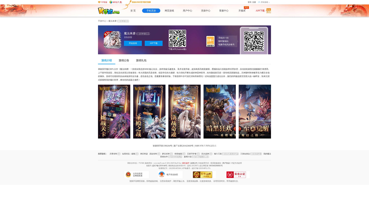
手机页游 (151, 10)
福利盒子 (116, 2)
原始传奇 (154, 154)
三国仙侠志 (250, 154)
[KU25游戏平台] (109, 10)
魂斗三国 (226, 154)
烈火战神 (207, 154)
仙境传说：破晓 (130, 154)
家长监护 (185, 163)
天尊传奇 (115, 154)
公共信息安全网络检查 (137, 174)
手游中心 (102, 21)
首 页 (133, 10)
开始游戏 (133, 43)
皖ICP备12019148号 (159, 166)
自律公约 (193, 163)
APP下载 (260, 10)
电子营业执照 (172, 174)
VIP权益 (104, 2)
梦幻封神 (167, 154)
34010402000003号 (216, 166)
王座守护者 (193, 154)
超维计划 (196, 157)
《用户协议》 (226, 163)
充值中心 (205, 10)
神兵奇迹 (144, 154)
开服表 (242, 10)
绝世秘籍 (180, 154)
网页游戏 (169, 10)
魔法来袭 (118, 21)
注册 (254, 2)
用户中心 (187, 10)
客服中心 (223, 10)
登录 (249, 2)
